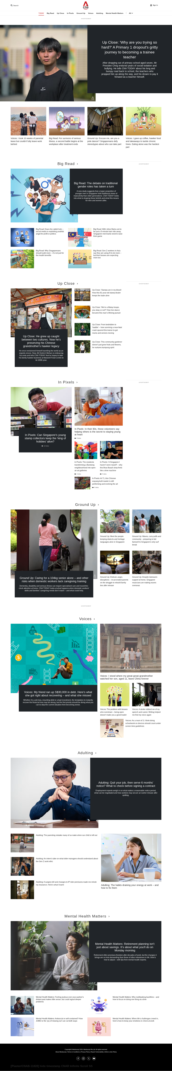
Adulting (99, 13)
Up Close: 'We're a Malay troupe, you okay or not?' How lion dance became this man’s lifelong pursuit (106, 310)
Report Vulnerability (97, 1052)
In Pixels (70, 13)
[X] (88, 1060)
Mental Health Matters (114, 13)
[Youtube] (94, 1060)
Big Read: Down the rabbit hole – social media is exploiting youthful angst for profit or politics (50, 231)
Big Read (50, 13)
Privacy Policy (85, 1052)
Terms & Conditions (73, 1052)
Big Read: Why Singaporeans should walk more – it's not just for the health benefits (50, 253)
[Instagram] (83, 1060)
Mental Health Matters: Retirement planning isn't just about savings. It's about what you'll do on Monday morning (124, 947)
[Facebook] (78, 1060)
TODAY (41, 13)
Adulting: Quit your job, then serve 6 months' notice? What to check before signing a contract (125, 784)
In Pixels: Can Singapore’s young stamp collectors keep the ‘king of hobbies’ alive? (45, 438)
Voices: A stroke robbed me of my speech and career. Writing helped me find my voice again (146, 712)
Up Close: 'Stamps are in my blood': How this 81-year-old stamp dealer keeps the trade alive (107, 293)
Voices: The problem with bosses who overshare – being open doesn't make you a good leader (114, 712)
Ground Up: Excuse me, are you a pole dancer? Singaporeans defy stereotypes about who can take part (104, 141)
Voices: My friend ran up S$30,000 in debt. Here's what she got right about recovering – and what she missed (58, 693)
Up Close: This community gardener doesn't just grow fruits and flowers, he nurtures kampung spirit (107, 344)
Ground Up (81, 13)
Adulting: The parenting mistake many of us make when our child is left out (66, 835)
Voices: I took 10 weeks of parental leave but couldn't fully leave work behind (27, 141)
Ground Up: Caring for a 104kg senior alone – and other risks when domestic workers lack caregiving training (54, 579)
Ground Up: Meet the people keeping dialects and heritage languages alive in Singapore (112, 539)
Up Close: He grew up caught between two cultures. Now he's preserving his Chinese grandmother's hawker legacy (41, 341)
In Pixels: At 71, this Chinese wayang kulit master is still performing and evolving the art (105, 481)
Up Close (60, 13)
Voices (90, 13)
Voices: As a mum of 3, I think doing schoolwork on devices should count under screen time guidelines (143, 723)
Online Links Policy (110, 1052)
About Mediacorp (60, 1052)
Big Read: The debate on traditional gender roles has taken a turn (96, 185)
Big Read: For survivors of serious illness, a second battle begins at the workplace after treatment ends (66, 141)
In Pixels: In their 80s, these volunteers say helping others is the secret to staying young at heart (97, 432)
